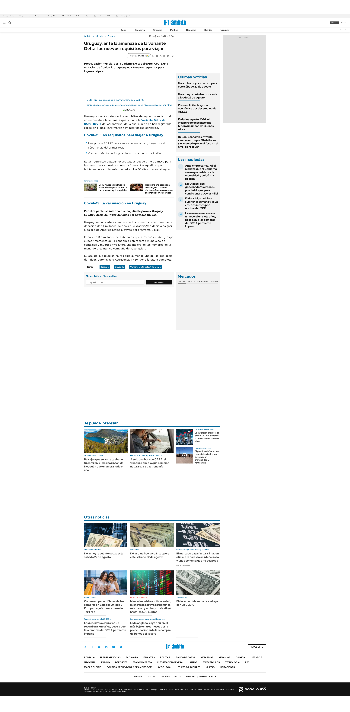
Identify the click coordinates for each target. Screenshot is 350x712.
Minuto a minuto (140, 597)
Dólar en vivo (24, 16)
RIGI (108, 16)
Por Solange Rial (183, 565)
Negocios (191, 30)
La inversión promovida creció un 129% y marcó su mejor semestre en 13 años (207, 437)
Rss (247, 662)
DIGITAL (144, 676)
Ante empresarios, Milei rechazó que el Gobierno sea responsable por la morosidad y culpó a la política (201, 172)
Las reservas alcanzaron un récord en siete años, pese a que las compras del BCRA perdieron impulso (200, 219)
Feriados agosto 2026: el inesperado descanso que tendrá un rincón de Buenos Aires (196, 124)
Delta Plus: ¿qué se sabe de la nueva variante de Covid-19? (115, 99)
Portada (89, 657)
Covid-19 (92, 135)
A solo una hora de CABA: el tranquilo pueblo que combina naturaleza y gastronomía (149, 463)
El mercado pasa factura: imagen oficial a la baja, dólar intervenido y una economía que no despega (197, 557)
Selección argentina (124, 16)
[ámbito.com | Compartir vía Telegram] (168, 55)
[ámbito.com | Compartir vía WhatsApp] (153, 55)
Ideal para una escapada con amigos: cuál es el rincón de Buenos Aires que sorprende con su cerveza (159, 188)
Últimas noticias (110, 657)
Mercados (206, 657)
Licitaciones (227, 667)
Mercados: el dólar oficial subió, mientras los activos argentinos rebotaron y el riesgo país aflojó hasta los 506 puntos (150, 606)
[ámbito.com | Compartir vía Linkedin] (164, 55)
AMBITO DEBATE (201, 676)
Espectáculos (211, 662)
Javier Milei (52, 16)
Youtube (113, 647)
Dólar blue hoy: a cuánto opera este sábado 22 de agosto (197, 85)
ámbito (87, 36)
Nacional (90, 662)
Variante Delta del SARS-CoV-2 (145, 266)
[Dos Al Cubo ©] (252, 689)
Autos (193, 662)
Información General (170, 662)
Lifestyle (256, 657)
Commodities (202, 282)
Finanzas (157, 30)
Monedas (182, 282)
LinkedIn (106, 647)
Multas (210, 667)
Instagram (99, 647)
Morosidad (66, 16)
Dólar (78, 16)
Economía (140, 30)
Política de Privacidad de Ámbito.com (129, 667)
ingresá (344, 22)
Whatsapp (121, 647)
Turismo (112, 36)
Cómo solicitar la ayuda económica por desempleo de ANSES (197, 108)
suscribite (335, 22)
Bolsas (191, 282)
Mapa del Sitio (92, 667)
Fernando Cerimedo (94, 16)
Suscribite (159, 282)
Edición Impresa (142, 662)
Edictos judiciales (188, 667)
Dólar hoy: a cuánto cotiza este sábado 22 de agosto (197, 95)
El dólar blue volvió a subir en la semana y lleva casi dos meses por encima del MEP (201, 203)
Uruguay (225, 30)
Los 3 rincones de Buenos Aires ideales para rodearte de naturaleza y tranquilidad (113, 187)
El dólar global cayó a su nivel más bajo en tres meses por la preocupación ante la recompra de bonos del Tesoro (150, 628)
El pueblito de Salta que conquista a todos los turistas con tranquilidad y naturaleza (207, 457)
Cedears (214, 282)
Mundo (99, 36)
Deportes (121, 662)
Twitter (85, 647)
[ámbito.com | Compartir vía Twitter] (160, 55)
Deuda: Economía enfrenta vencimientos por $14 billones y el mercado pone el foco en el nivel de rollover (198, 142)
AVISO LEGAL (165, 667)
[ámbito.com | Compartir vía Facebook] (157, 55)
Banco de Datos (185, 657)
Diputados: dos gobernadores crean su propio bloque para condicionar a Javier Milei (201, 188)
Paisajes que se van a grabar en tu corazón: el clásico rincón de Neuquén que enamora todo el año (104, 465)
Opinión (208, 30)
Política (174, 30)
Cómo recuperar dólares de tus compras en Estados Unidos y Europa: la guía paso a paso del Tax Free (104, 606)
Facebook (92, 647)
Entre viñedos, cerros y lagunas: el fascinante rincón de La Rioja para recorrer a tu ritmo (129, 105)
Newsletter (343, 30)
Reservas (38, 16)
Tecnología (232, 662)
